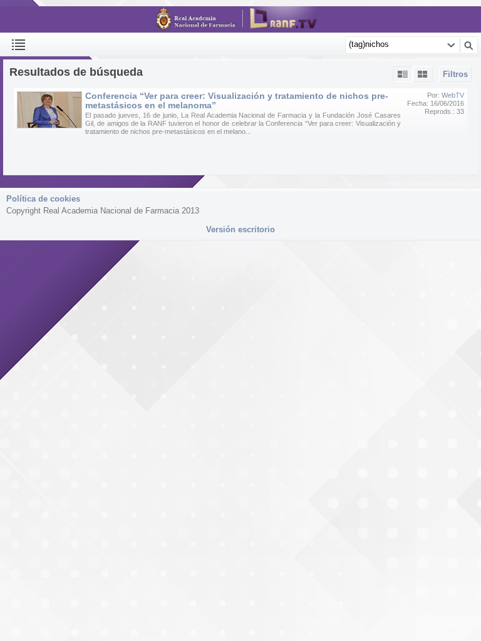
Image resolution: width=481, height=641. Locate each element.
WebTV (453, 95)
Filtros (455, 74)
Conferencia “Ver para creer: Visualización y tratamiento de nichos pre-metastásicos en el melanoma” (236, 100)
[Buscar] (468, 45)
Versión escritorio (240, 229)
